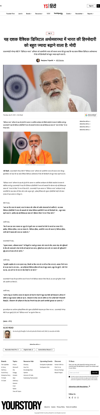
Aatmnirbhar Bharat (44, 350)
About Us (47, 407)
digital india (27, 350)
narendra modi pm (11, 350)
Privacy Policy (61, 407)
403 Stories (60, 60)
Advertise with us (35, 344)
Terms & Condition (71, 407)
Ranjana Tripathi (47, 60)
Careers (53, 407)
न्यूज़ (49, 33)
